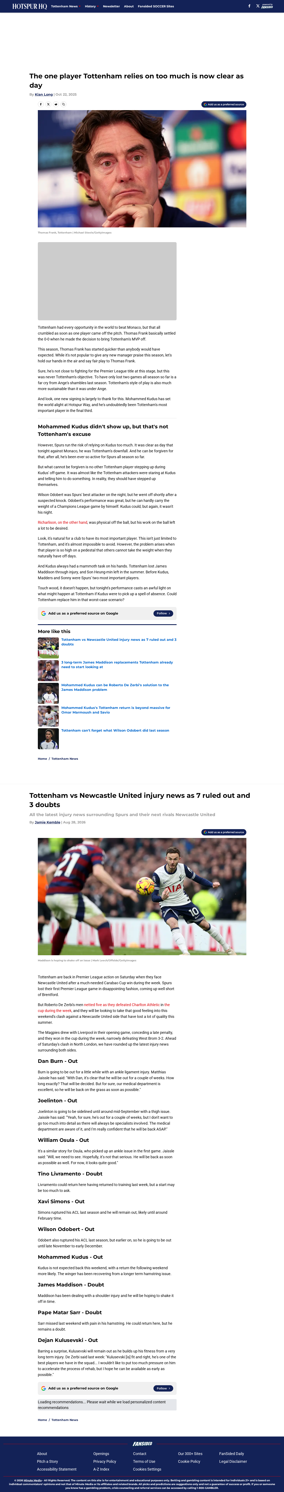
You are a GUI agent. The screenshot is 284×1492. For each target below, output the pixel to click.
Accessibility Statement (57, 1469)
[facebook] (249, 6)
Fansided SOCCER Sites (156, 6)
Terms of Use (144, 1461)
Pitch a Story (47, 1461)
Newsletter (111, 6)
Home (42, 759)
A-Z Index (101, 1469)
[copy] (63, 104)
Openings (101, 1453)
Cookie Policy (189, 1461)
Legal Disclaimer (233, 1461)
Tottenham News (65, 759)
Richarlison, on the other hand (62, 522)
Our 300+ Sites (190, 1453)
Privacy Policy (104, 1461)
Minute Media (33, 1480)
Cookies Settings (147, 1469)
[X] (258, 6)
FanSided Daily (231, 1453)
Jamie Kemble (47, 822)
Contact (139, 1453)
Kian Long (44, 94)
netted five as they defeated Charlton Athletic (122, 1005)
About (129, 6)
